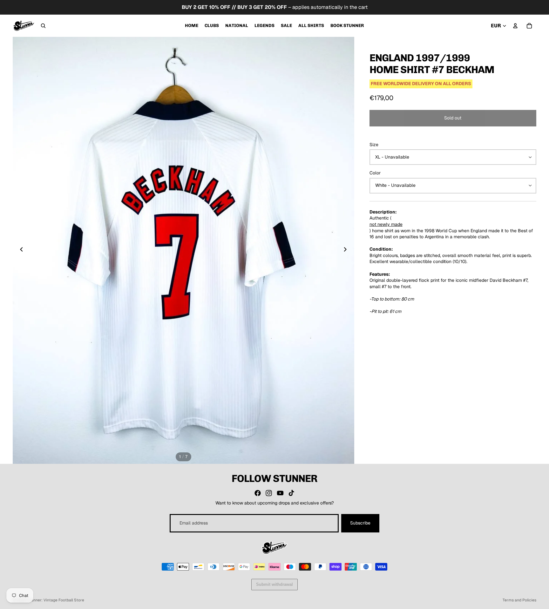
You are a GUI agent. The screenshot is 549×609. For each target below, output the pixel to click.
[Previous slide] (20, 250)
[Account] (515, 26)
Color (375, 173)
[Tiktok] (291, 493)
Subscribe (360, 523)
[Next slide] (347, 250)
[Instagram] (269, 493)
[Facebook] (257, 493)
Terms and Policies (519, 600)
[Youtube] (280, 493)
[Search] (43, 26)
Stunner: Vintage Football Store (55, 600)
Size (373, 144)
